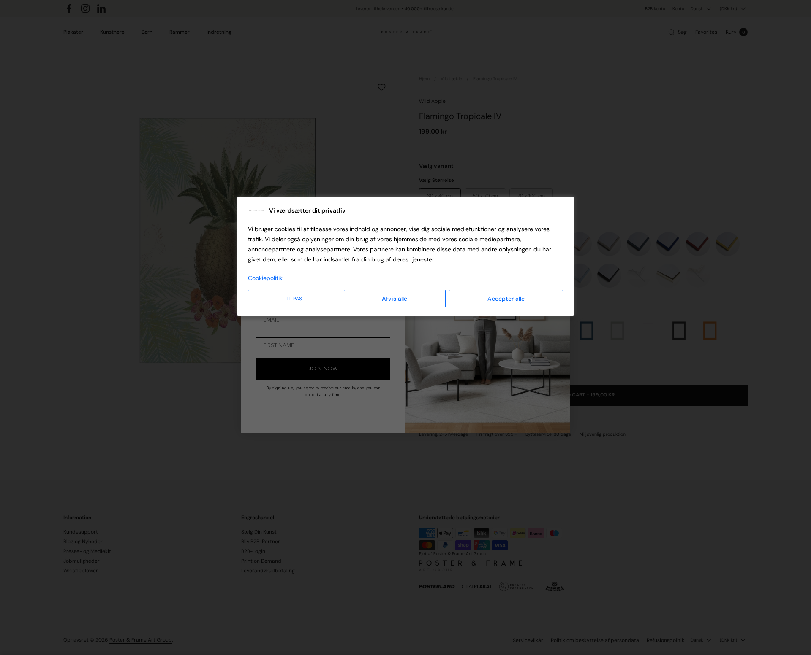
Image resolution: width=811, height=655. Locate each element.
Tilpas (294, 298)
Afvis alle (394, 298)
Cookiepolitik (265, 278)
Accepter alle (506, 298)
